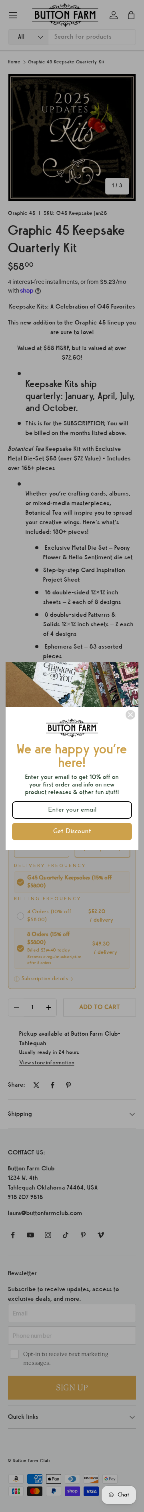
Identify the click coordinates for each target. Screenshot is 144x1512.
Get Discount (72, 831)
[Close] (130, 715)
